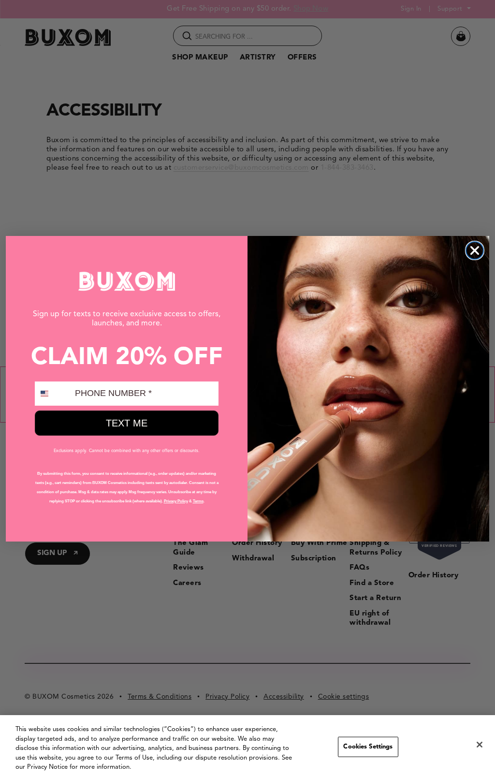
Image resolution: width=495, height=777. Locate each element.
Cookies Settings (368, 747)
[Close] (479, 744)
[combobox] (52, 393)
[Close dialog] (474, 250)
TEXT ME (126, 423)
